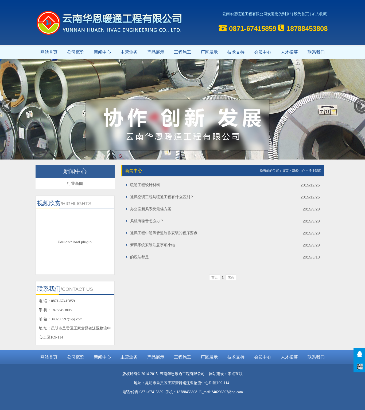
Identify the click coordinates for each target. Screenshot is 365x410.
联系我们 (316, 52)
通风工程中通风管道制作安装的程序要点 (163, 233)
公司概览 (75, 52)
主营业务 (129, 52)
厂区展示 (209, 52)
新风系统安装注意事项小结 (152, 245)
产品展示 (155, 52)
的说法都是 (139, 257)
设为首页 (301, 14)
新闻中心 (102, 52)
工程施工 (182, 52)
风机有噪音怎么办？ (147, 221)
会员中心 (262, 52)
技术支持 (235, 52)
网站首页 (48, 52)
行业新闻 (75, 183)
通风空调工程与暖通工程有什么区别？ (162, 197)
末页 (231, 277)
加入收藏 (319, 14)
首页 (285, 171)
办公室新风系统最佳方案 (150, 209)
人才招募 (289, 52)
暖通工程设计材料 (145, 185)
